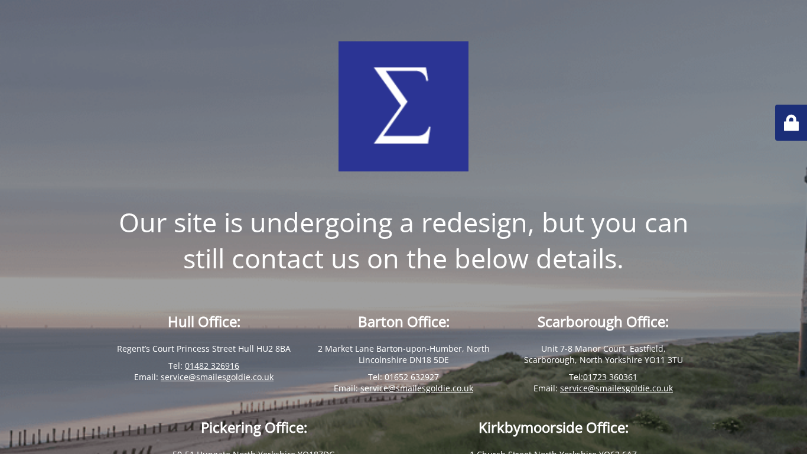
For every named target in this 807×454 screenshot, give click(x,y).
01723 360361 (610, 376)
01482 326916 (212, 365)
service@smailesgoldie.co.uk (217, 376)
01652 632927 (412, 376)
